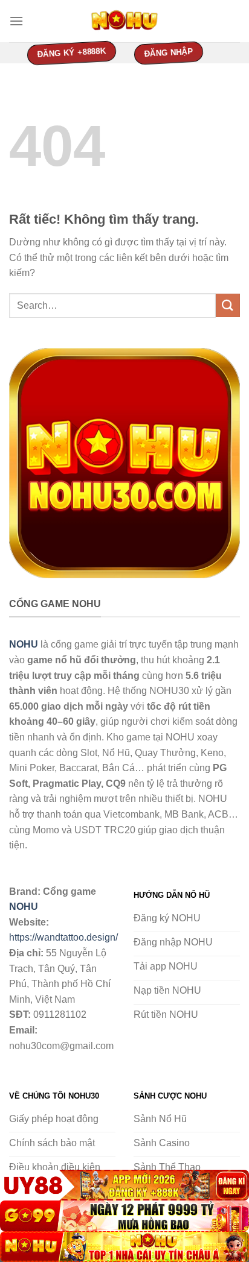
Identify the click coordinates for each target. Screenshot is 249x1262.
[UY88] (124, 1185)
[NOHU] (124, 1246)
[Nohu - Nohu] (124, 21)
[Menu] (16, 21)
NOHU (23, 906)
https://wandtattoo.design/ (63, 937)
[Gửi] (228, 305)
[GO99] (124, 1215)
